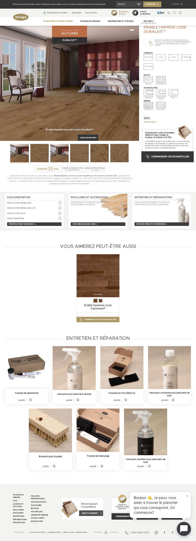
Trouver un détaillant (145, 13)
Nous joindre (91, 12)
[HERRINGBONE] (161, 79)
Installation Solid (16, 213)
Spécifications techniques (21, 224)
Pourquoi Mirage (90, 21)
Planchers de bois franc (58, 21)
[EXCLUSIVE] (161, 105)
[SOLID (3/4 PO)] (173, 92)
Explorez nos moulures (84, 224)
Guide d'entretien (15, 218)
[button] (149, 21)
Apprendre (76, 12)
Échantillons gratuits (123, 13)
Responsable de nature (57, 12)
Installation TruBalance (19, 203)
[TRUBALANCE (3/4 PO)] (148, 92)
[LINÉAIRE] (148, 79)
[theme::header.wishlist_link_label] (174, 13)
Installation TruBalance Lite (21, 208)
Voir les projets (88, 138)
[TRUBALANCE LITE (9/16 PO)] (161, 92)
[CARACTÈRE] (148, 105)
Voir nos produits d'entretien (150, 224)
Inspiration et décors (120, 21)
